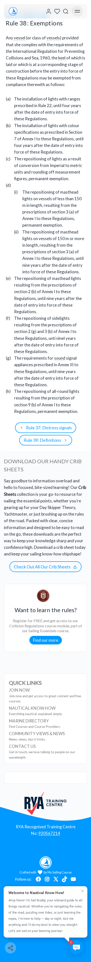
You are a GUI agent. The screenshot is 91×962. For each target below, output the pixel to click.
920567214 (49, 833)
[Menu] (77, 11)
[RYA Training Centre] (45, 803)
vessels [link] (53, 37)
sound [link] (59, 358)
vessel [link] (19, 37)
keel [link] (62, 57)
